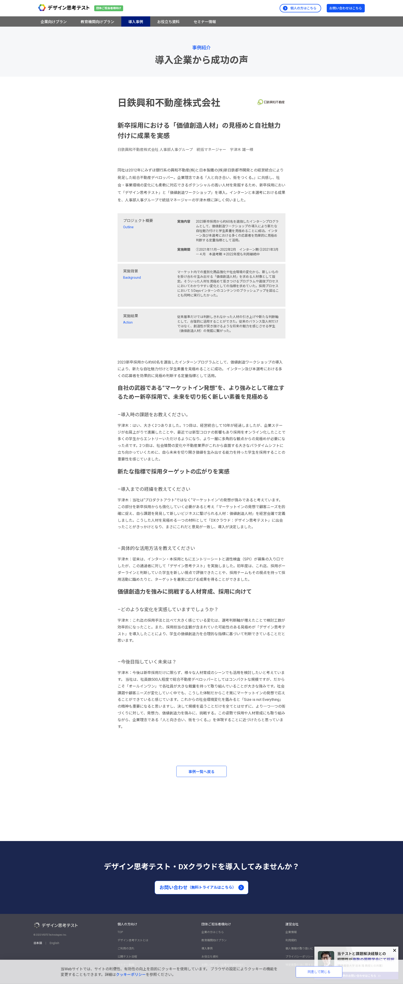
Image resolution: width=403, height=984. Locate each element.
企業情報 (291, 932)
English (54, 943)
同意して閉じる (319, 971)
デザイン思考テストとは (133, 940)
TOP (120, 932)
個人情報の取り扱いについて (303, 948)
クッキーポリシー (131, 974)
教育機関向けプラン (214, 940)
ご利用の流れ (126, 948)
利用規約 (291, 940)
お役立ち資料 (210, 956)
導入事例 (207, 948)
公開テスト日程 (127, 956)
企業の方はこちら (213, 932)
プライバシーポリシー (299, 956)
